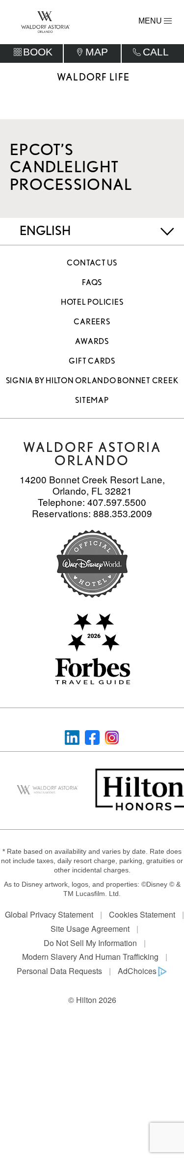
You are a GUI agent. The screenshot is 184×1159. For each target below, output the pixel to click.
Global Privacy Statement (49, 914)
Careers (92, 321)
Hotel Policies (92, 302)
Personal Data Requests (59, 970)
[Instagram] (112, 736)
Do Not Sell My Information (90, 942)
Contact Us (92, 262)
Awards (92, 341)
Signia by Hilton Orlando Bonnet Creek (92, 380)
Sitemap (91, 400)
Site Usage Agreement (90, 928)
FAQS (92, 282)
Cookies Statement (142, 914)
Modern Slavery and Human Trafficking (90, 956)
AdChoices (137, 970)
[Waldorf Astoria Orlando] (45, 21)
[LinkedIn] (72, 736)
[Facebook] (92, 736)
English (45, 230)
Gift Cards (92, 361)
